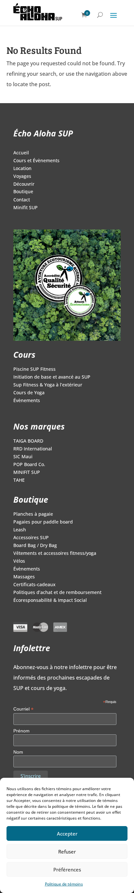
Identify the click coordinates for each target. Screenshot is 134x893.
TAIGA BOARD (28, 441)
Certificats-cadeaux (34, 585)
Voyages (22, 176)
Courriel (23, 709)
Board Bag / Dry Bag (35, 545)
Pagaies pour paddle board (43, 522)
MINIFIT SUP (26, 472)
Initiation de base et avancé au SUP (51, 377)
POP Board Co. (29, 464)
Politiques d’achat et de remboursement (57, 592)
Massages (24, 577)
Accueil (21, 153)
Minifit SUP (25, 208)
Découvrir (23, 184)
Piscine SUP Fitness (34, 369)
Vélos (19, 561)
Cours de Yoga (29, 393)
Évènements (26, 400)
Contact (21, 200)
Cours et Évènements (36, 161)
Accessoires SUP (31, 537)
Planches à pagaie (33, 514)
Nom (18, 752)
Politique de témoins (64, 884)
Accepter (67, 833)
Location (22, 168)
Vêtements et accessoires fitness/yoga (54, 553)
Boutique (23, 192)
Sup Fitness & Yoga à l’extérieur (47, 385)
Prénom (21, 730)
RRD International (32, 449)
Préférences (67, 869)
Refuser (67, 851)
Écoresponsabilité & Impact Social (50, 600)
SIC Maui (23, 457)
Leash (19, 530)
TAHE (19, 480)
